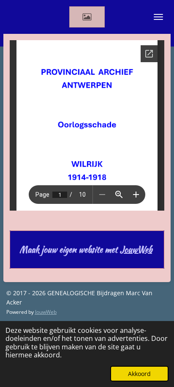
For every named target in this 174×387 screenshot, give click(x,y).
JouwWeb (136, 249)
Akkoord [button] (139, 374)
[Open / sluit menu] (158, 16)
